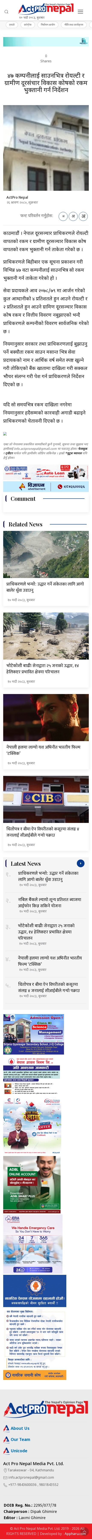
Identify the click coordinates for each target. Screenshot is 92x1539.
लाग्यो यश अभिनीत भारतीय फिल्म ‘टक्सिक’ (43, 750)
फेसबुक (82, 449)
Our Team (20, 1440)
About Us (20, 1429)
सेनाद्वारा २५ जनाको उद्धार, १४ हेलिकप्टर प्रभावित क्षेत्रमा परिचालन (42, 669)
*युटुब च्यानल (73, 453)
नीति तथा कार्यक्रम (73, 24)
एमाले (12, 24)
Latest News (26, 863)
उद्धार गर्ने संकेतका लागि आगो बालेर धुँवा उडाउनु (45, 587)
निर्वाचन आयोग (48, 24)
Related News (25, 524)
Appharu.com (75, 1534)
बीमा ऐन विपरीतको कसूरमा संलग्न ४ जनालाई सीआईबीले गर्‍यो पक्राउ (42, 832)
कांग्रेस (27, 24)
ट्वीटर (9, 453)
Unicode (18, 1451)
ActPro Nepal (17, 197)
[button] (6, 12)
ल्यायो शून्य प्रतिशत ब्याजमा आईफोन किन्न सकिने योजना (49, 903)
